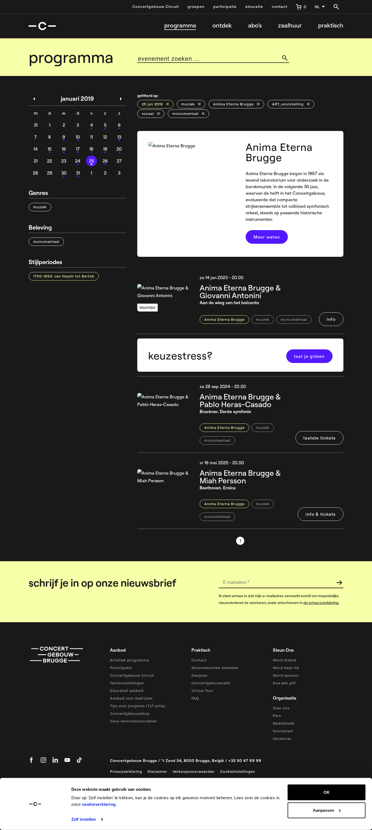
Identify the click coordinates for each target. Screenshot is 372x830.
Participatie (121, 668)
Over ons (281, 708)
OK (327, 792)
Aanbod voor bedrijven (131, 698)
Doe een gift (284, 683)
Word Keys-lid (286, 668)
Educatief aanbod (127, 690)
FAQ (195, 698)
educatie (254, 6)
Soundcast (283, 731)
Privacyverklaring (126, 771)
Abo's (255, 25)
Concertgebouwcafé (210, 683)
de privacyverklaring (321, 602)
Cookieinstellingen (237, 771)
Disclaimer (157, 771)
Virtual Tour (202, 690)
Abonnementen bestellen (215, 668)
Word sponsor (286, 675)
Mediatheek (284, 723)
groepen (196, 6)
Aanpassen (323, 810)
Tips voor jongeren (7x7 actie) (137, 706)
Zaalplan (199, 675)
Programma (180, 25)
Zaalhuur (290, 25)
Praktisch (330, 25)
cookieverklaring (99, 804)
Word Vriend (284, 660)
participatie (225, 6)
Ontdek (222, 25)
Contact (199, 660)
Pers (277, 715)
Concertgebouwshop (130, 713)
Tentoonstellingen (127, 683)
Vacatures (282, 738)
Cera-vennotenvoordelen (133, 721)
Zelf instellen (83, 819)
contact (279, 6)
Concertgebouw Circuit (155, 6)
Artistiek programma (129, 660)
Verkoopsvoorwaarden (194, 771)
